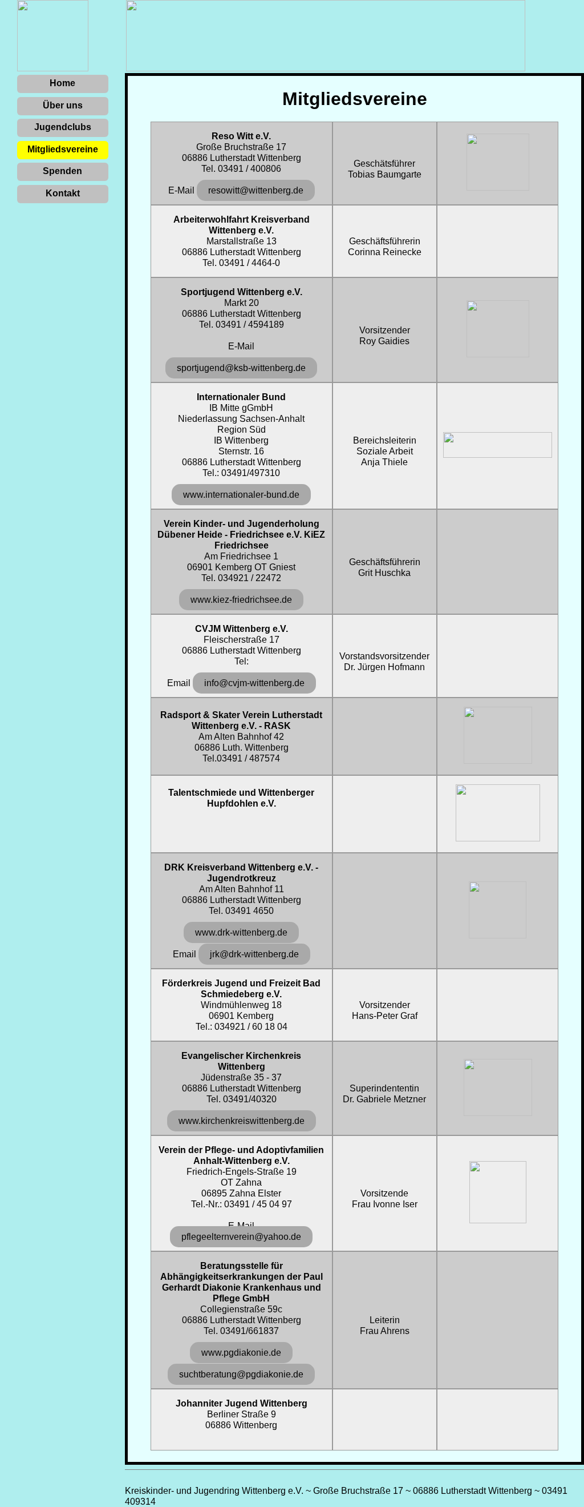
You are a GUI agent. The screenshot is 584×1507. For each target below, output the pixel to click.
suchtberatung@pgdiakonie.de (241, 1374)
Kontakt (63, 193)
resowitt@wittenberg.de (255, 190)
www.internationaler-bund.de (241, 494)
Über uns (63, 105)
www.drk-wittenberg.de (241, 932)
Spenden (62, 171)
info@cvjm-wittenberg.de (254, 683)
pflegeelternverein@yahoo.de (241, 1237)
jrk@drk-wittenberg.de (254, 954)
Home (62, 83)
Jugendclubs (62, 127)
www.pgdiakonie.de (241, 1352)
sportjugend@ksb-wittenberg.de (241, 368)
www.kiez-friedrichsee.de (241, 600)
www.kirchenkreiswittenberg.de (242, 1121)
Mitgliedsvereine (62, 149)
